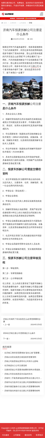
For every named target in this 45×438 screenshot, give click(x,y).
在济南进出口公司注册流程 (15, 365)
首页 (5, 23)
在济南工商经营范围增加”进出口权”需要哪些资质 (24, 352)
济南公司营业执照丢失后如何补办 (18, 373)
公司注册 (35, 104)
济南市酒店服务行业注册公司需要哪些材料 (22, 386)
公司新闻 (22, 23)
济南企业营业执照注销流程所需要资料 (20, 357)
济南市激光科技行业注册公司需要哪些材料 (22, 390)
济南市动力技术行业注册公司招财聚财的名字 (23, 382)
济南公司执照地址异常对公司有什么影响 (21, 361)
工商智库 (13, 23)
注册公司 (35, 66)
